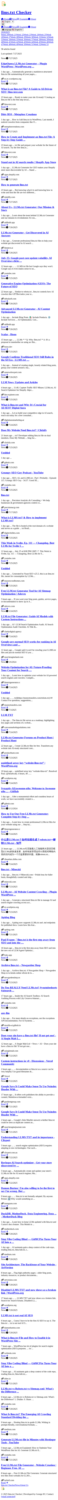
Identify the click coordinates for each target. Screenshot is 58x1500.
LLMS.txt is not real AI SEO (17, 1315)
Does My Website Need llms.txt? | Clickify (24, 430)
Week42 (14, 42)
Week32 (45, 37)
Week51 (29, 44)
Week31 (37, 37)
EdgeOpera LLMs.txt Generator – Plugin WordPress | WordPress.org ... (24, 65)
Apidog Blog (8, 917)
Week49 (14, 44)
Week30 (29, 37)
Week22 (20, 35)
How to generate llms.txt (14, 184)
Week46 (45, 42)
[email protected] (8, 1496)
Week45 (37, 42)
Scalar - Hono (8, 334)
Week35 (14, 39)
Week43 (22, 42)
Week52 (37, 44)
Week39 (45, 39)
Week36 (22, 39)
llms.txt (5, 495)
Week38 (37, 39)
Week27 (7, 37)
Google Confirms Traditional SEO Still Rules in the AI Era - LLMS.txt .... (27, 358)
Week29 (22, 37)
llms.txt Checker (8, 1485)
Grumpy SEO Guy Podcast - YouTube (22, 472)
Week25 (42, 35)
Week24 (35, 35)
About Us (24, 1485)
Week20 (5, 35)
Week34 (7, 39)
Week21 (12, 35)
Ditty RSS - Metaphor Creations (19, 114)
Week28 (14, 37)
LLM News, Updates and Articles (19, 382)
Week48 (7, 44)
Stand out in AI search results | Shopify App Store (28, 162)
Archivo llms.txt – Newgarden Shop (21, 965)
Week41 (7, 42)
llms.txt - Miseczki (11, 869)
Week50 (22, 44)
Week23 (27, 35)
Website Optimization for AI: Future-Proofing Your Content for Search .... (26, 669)
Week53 (45, 44)
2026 (3, 32)
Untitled (5, 452)
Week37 (29, 39)
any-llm (5, 1013)
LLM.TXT (7, 715)
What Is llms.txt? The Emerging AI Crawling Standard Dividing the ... (26, 1416)
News (17, 1485)
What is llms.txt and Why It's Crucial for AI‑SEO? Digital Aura (23, 406)
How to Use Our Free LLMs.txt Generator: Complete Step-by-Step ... (25, 815)
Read (3, 81)
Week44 (29, 42)
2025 (7, 32)
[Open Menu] (3, 24)
